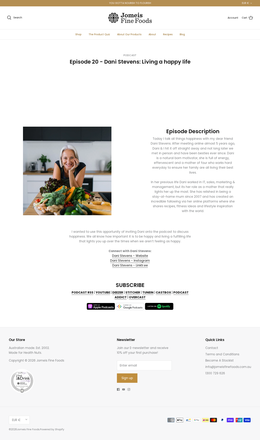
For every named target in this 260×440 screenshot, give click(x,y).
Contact (211, 348)
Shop (78, 34)
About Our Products (129, 34)
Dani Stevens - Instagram (130, 260)
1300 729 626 (215, 373)
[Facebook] (118, 389)
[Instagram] (129, 389)
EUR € (245, 3)
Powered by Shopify (52, 429)
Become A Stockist (219, 360)
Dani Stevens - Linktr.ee (130, 265)
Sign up (127, 378)
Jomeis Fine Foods (28, 429)
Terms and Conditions (222, 354)
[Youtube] (123, 389)
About (152, 34)
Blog (182, 34)
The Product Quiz (99, 34)
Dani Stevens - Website (130, 256)
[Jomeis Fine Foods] (130, 18)
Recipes (168, 34)
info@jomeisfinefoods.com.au (228, 367)
